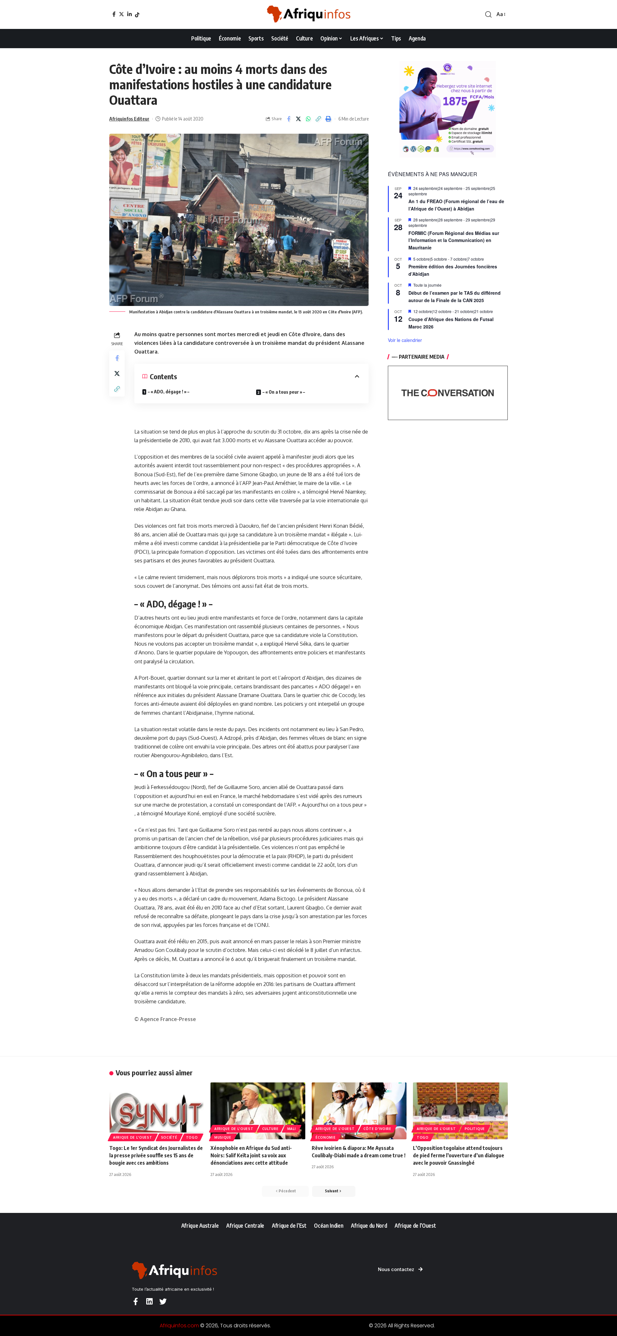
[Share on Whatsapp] (308, 119)
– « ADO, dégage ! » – (168, 391)
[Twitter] (121, 14)
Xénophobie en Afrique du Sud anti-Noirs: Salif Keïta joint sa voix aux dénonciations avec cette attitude (251, 1155)
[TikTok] (137, 14)
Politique (475, 1129)
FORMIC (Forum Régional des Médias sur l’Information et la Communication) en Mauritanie (453, 240)
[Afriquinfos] (308, 14)
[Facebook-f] (135, 1301)
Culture (270, 1129)
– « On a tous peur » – (284, 392)
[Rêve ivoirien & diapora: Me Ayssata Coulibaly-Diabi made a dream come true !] (359, 1110)
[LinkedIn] (129, 14)
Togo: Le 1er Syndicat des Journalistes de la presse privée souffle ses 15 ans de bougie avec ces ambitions (156, 1155)
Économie (326, 1137)
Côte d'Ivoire (377, 1129)
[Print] (328, 119)
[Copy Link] (318, 119)
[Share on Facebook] (288, 119)
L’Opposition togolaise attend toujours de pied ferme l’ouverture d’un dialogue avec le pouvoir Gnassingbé (458, 1155)
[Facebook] (114, 14)
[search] (488, 14)
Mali (291, 1129)
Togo (192, 1137)
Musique (222, 1137)
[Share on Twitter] (298, 119)
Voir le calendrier (405, 340)
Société (169, 1137)
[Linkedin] (149, 1301)
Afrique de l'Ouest (132, 1137)
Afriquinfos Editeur (129, 118)
